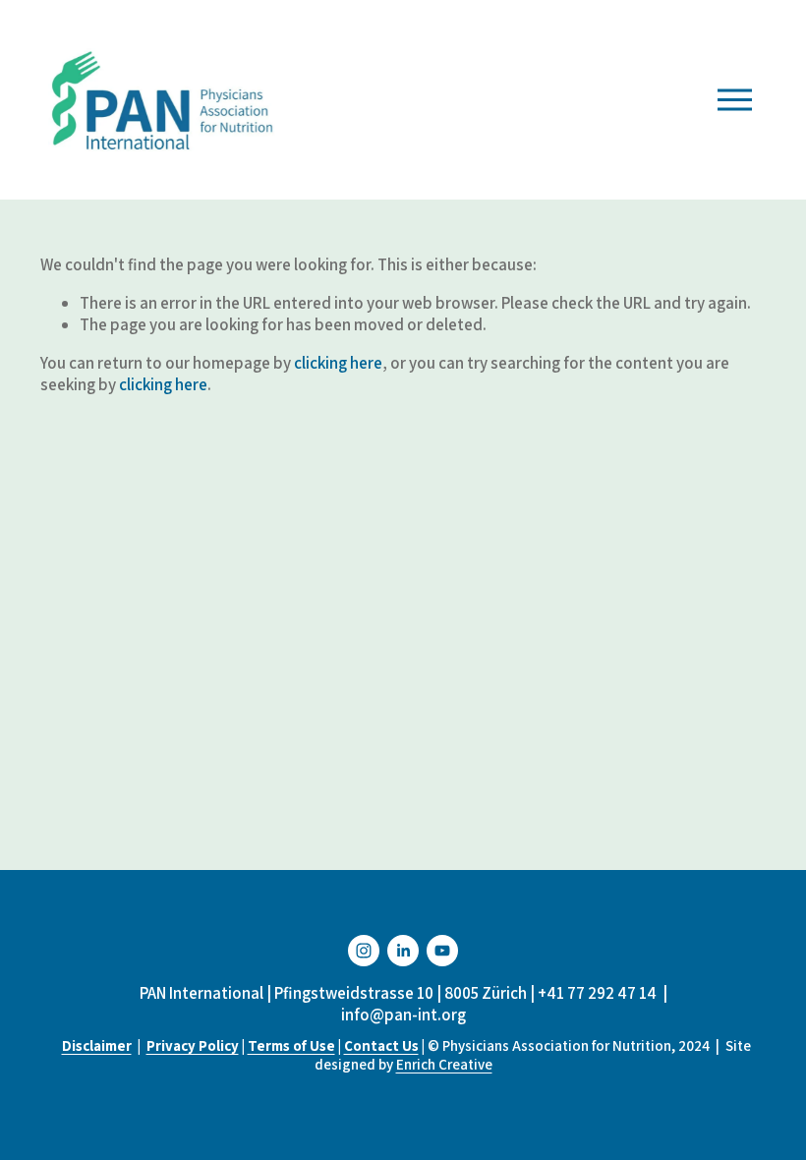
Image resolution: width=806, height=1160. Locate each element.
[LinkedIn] (403, 950)
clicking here (338, 363)
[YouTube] (442, 950)
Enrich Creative (444, 1064)
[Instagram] (363, 950)
